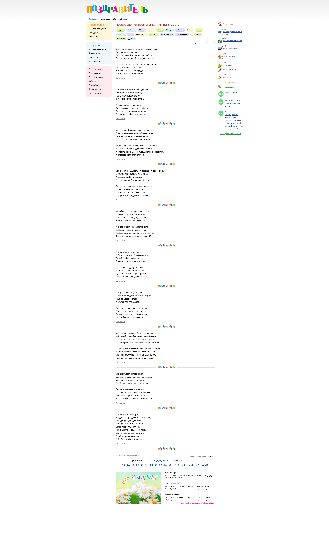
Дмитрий (228, 120)
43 (188, 465)
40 (174, 465)
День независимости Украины (232, 41)
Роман (235, 93)
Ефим (234, 120)
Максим (233, 104)
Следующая (175, 460)
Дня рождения (96, 77)
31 (132, 465)
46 (202, 465)
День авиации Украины (229, 69)
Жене (160, 30)
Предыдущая (156, 460)
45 (197, 465)
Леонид (232, 123)
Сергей (227, 129)
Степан (233, 129)
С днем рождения (97, 29)
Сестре (169, 30)
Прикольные (196, 34)
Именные (93, 36)
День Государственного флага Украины (232, 33)
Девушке (154, 34)
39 (169, 465)
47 (206, 465)
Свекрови (121, 34)
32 (137, 465)
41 (179, 465)
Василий (237, 101)
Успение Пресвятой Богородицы (228, 57)
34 (146, 465)
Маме (141, 30)
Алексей (237, 112)
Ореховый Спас (227, 65)
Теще (199, 30)
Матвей (238, 123)
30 (128, 465)
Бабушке (179, 30)
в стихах (188, 43)
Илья (227, 123)
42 (183, 465)
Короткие (121, 39)
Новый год (94, 57)
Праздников (94, 73)
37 (160, 465)
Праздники (93, 19)
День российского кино (229, 48)
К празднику (95, 53)
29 (123, 465)
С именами (94, 61)
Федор (227, 106)
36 (155, 465)
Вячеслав (228, 93)
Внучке (190, 30)
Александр (229, 101)
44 (192, 465)
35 (151, 465)
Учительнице (181, 34)
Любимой (132, 30)
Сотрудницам (167, 34)
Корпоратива (95, 89)
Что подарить (95, 93)
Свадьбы (93, 85)
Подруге (120, 30)
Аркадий (228, 115)
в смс (202, 43)
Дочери (151, 30)
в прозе (196, 43)
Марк (238, 104)
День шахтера (226, 77)
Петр (240, 126)
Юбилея (93, 81)
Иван (239, 120)
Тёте (131, 34)
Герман (235, 117)
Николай (234, 126)
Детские (131, 39)
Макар (227, 104)
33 (142, 465)
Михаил (228, 126)
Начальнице (141, 34)
